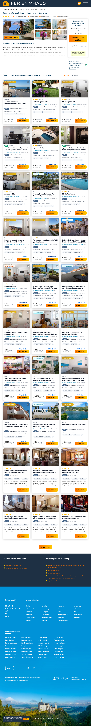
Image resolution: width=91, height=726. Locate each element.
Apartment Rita (9, 194)
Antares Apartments (40, 102)
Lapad (45, 244)
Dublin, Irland (42, 640)
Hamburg (29, 614)
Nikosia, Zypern (59, 654)
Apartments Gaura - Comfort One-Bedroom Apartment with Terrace (74, 149)
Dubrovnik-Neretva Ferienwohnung (16, 568)
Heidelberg (45, 609)
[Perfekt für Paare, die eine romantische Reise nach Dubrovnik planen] (74, 457)
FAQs (7, 617)
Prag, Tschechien (27, 646)
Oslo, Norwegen (43, 646)
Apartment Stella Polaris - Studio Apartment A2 (15, 333)
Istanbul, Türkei (10, 646)
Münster (77, 617)
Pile (16, 288)
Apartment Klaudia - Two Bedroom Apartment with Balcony (45, 333)
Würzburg (77, 606)
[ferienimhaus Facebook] (22, 668)
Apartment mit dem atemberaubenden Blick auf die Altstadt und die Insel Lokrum (15, 103)
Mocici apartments (69, 102)
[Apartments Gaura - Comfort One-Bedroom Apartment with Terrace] (74, 135)
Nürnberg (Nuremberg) (49, 617)
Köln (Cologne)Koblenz (33, 617)
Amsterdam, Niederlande (13, 654)
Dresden (28, 620)
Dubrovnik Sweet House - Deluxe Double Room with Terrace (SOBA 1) (74, 241)
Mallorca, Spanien (11, 637)
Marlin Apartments (68, 194)
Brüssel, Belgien (43, 637)
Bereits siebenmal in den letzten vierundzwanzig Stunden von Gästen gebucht (15, 471)
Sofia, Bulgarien (59, 649)
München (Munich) (32, 609)
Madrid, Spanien (43, 651)
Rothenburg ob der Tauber (67, 614)
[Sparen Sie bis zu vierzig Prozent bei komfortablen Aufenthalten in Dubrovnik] (45, 503)
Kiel (75, 612)
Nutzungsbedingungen (11, 677)
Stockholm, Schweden (28, 643)
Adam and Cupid (10, 286)
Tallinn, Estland (43, 657)
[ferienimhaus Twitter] (28, 668)
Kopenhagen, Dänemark (29, 640)
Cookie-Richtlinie (8, 720)
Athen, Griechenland (12, 657)
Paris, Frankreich (11, 643)
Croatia (22, 9)
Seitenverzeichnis (35, 677)
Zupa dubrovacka (48, 290)
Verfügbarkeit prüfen (78, 38)
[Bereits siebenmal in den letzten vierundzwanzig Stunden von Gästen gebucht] (16, 457)
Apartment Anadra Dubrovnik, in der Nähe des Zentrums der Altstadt (73, 287)
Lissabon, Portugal (27, 637)
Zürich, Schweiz (26, 654)
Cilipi (45, 198)
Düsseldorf (45, 614)
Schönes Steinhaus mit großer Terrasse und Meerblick (15, 379)
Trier (59, 612)
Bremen (44, 620)
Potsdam (61, 617)
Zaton (74, 427)
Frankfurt (29, 612)
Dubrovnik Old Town (20, 106)
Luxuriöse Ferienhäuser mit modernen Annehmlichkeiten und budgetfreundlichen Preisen (45, 471)
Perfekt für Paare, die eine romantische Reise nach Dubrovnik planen (71, 471)
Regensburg (78, 614)
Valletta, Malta (59, 657)
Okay (26, 718)
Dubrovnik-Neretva (31, 9)
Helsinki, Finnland (44, 649)
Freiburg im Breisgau (65, 620)
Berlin (28, 606)
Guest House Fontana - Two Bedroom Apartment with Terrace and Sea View (45, 287)
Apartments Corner (40, 148)
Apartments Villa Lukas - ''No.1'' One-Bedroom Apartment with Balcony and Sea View (73, 379)
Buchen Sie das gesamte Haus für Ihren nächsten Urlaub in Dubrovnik (74, 518)
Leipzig (44, 606)
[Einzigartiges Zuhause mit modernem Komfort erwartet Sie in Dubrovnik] (16, 503)
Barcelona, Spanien (12, 651)
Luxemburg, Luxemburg (62, 646)
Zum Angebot (23, 121)
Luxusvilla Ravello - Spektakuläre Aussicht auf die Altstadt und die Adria (16, 425)
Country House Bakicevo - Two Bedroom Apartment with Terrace (45, 195)
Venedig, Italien (59, 640)
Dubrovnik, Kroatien (28, 649)
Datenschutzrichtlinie (24, 677)
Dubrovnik (42, 9)
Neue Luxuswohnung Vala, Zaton (73, 424)
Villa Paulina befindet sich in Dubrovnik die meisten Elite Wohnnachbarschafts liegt (43, 379)
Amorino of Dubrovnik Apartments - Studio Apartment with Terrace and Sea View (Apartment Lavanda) (16, 149)
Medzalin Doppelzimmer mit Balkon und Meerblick (72, 333)
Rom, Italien (9, 640)
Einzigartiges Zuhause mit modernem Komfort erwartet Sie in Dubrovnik (16, 518)
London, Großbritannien (13, 649)
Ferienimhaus (12, 680)
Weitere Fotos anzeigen (11, 37)
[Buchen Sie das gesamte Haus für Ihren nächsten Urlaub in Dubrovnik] (74, 503)
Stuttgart (45, 612)
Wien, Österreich (27, 657)
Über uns (8, 614)
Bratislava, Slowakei (60, 651)
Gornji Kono (76, 152)
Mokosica (18, 196)
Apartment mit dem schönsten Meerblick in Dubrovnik (44, 425)
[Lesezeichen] (5, 20)
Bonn (60, 609)
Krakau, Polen (58, 637)
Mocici (75, 104)
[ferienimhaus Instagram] (34, 668)
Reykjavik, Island (43, 643)
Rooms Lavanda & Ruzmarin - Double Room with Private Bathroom (14, 241)
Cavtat (45, 104)
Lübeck (76, 609)
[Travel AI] (60, 678)
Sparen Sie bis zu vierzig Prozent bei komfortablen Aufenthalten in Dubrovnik (44, 518)
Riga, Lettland (42, 654)
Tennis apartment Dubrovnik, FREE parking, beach (45, 241)
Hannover (61, 606)
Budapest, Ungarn (27, 651)
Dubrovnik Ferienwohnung (14, 565)
